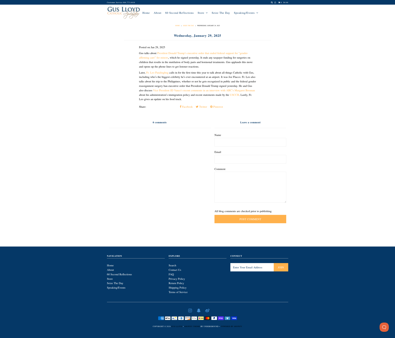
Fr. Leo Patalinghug (157, 72)
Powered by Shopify (231, 326)
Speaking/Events (244, 13)
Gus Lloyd (176, 326)
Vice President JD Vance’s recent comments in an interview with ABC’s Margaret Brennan (204, 90)
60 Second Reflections (179, 13)
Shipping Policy (178, 287)
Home (146, 13)
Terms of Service (178, 292)
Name (217, 135)
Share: (142, 106)
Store (201, 13)
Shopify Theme (192, 326)
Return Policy (176, 283)
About (157, 13)
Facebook (187, 106)
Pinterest (217, 106)
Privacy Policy (177, 279)
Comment (219, 169)
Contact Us (175, 270)
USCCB (234, 95)
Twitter (202, 106)
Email (217, 152)
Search (172, 265)
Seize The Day (221, 13)
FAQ (171, 274)
